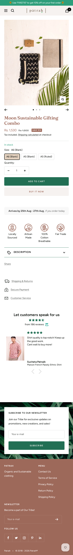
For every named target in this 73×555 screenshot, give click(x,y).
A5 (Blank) (29, 156)
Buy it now (36, 191)
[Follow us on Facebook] (8, 538)
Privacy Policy (45, 484)
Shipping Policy (46, 497)
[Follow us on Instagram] (24, 538)
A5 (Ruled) (46, 156)
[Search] (12, 10)
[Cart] (67, 10)
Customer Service (21, 298)
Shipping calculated (28, 134)
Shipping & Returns (22, 281)
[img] (36, 320)
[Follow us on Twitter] (16, 538)
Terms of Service (47, 477)
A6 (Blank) (12, 156)
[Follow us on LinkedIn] (40, 538)
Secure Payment (20, 289)
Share (7, 263)
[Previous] (5, 110)
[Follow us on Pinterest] (32, 538)
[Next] (67, 110)
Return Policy (45, 490)
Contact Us (44, 471)
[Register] (56, 519)
